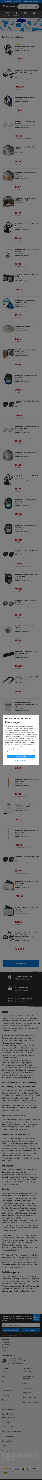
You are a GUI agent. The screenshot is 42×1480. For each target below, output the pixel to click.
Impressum (16, 752)
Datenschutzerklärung (29, 750)
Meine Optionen (21, 761)
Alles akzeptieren (21, 757)
